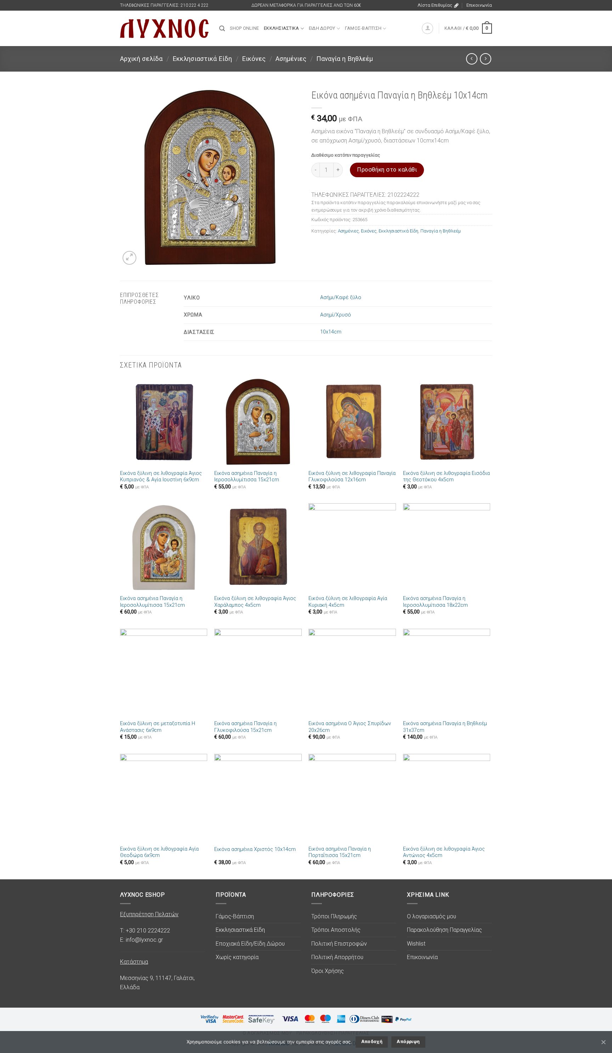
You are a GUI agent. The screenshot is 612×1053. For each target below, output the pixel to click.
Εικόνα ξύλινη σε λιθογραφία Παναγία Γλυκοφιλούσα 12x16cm (352, 476)
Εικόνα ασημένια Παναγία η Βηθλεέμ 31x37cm (445, 727)
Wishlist (416, 943)
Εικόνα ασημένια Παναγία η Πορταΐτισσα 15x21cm (339, 852)
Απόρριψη (408, 1041)
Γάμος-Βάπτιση (235, 916)
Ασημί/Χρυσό (335, 315)
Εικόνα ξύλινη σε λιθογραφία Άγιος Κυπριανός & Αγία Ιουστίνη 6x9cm (161, 476)
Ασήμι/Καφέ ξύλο (340, 298)
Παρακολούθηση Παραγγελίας (444, 929)
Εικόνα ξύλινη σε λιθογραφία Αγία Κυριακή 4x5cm (347, 601)
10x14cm (330, 332)
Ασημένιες (291, 58)
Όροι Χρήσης (327, 971)
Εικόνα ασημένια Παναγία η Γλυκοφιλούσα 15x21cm (245, 727)
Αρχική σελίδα (141, 58)
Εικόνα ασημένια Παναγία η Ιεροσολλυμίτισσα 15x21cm (246, 476)
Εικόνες (254, 58)
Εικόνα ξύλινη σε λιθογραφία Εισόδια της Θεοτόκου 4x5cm (446, 476)
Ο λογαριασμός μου (431, 916)
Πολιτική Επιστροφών (339, 943)
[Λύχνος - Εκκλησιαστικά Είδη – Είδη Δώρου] (164, 28)
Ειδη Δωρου (322, 28)
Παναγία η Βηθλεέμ (344, 58)
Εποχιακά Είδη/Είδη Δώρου (250, 943)
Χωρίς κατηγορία (237, 957)
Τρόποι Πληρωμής (334, 916)
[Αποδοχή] (603, 1042)
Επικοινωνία (479, 5)
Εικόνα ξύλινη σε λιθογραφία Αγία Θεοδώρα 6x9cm (159, 852)
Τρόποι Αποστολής (336, 929)
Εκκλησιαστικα (281, 28)
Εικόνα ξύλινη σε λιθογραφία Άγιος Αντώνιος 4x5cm (444, 852)
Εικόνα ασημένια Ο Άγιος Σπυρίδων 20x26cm (349, 727)
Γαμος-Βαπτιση (363, 28)
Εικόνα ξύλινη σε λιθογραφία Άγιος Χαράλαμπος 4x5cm (255, 601)
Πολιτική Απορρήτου (337, 957)
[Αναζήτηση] (222, 28)
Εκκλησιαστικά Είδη (202, 58)
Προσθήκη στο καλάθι (387, 169)
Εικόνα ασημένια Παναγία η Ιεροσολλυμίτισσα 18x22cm (435, 601)
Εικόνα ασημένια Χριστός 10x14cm (255, 849)
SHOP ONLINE (244, 28)
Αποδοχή (372, 1041)
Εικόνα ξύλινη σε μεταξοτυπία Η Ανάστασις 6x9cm (157, 727)
